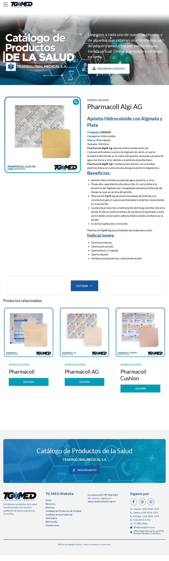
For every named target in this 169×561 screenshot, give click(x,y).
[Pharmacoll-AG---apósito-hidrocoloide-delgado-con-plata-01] (84, 332)
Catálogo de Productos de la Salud (84, 451)
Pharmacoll (22, 371)
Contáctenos (52, 525)
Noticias (50, 507)
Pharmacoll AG (82, 371)
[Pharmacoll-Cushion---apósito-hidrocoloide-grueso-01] (140, 332)
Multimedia (51, 521)
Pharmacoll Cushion (133, 374)
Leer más (28, 381)
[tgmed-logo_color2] (19, 496)
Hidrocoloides (98, 100)
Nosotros (50, 504)
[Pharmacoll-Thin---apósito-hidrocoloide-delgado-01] (28, 332)
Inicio (48, 500)
